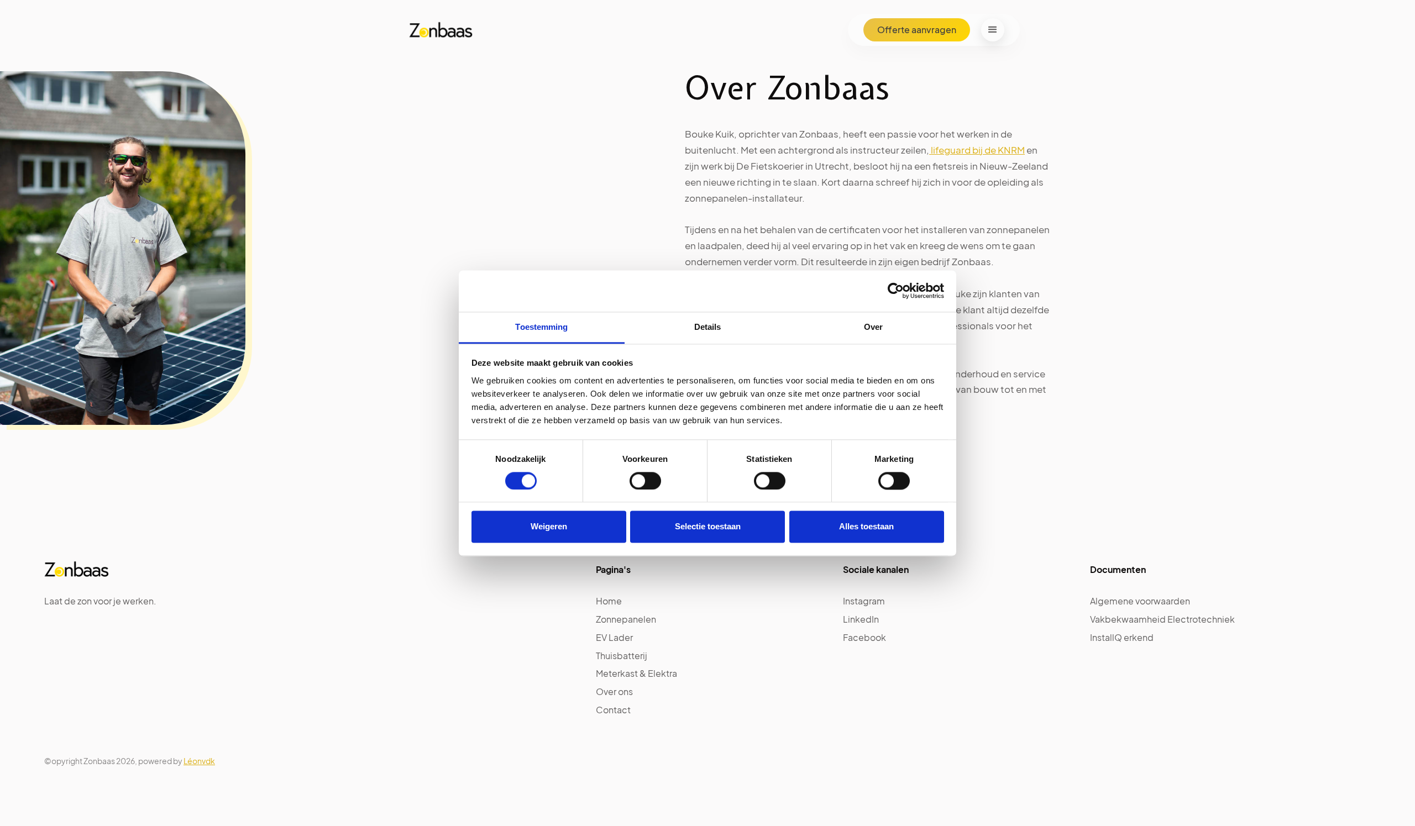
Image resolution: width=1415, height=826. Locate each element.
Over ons (614, 691)
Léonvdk (199, 761)
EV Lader (614, 637)
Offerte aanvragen (916, 29)
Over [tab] (873, 327)
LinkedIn (861, 619)
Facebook (864, 637)
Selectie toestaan (708, 527)
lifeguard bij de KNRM (977, 150)
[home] (436, 30)
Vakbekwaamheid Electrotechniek (1162, 619)
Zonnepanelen (626, 619)
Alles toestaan (866, 527)
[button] (992, 29)
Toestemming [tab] (541, 327)
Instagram (864, 601)
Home (609, 601)
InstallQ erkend (1122, 637)
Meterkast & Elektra (636, 673)
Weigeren (549, 527)
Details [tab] (707, 327)
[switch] (645, 481)
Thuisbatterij (621, 655)
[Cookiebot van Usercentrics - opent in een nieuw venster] (895, 290)
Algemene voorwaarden (1140, 601)
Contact (613, 709)
